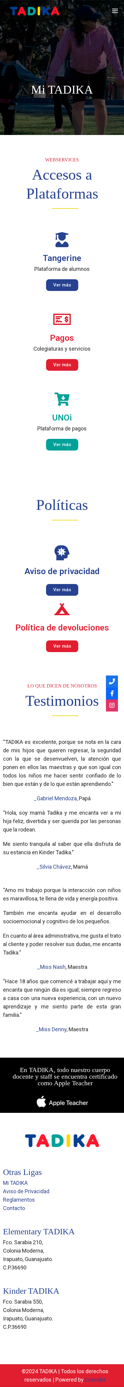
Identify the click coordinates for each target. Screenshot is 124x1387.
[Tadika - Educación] (35, 10)
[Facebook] (112, 693)
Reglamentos (19, 1200)
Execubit (95, 1380)
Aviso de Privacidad (26, 1191)
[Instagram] (112, 705)
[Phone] (112, 682)
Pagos (62, 338)
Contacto (14, 1208)
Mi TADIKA (15, 1183)
